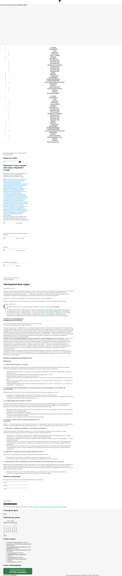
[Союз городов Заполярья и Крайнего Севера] (13, 5)
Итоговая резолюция (53, 93)
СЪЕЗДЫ (53, 57)
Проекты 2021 (55, 76)
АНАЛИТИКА (53, 77)
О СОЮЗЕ (53, 47)
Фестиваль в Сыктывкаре (54, 65)
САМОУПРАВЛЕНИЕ (53, 80)
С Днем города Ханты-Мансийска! (16, 559)
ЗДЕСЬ (47, 311)
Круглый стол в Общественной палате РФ (19, 550)
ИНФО (53, 73)
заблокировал (17, 572)
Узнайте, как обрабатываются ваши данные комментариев (50, 507)
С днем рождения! (12, 553)
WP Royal (13, 575)
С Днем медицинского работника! (16, 554)
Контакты (55, 92)
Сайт (4, 488)
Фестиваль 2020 (54, 63)
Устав (54, 51)
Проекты (54, 90)
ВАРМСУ (53, 85)
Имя (4, 482)
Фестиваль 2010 (54, 71)
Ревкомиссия (54, 54)
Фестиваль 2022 (54, 62)
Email (4, 485)
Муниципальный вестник (54, 88)
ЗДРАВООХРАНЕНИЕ (53, 79)
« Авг (5, 535)
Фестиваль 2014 (54, 68)
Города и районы (55, 55)
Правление (55, 52)
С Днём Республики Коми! (14, 542)
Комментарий (7, 501)
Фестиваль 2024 (54, 60)
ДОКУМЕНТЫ (53, 49)
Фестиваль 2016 (54, 66)
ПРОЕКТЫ (53, 74)
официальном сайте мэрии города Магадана (58, 309)
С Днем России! (11, 561)
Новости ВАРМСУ (54, 87)
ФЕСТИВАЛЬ (53, 58)
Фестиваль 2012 (54, 69)
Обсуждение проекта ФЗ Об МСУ (55, 82)
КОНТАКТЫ (53, 84)
